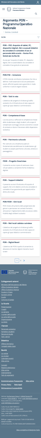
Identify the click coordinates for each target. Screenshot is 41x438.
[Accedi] (38, 2)
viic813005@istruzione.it (30, 398)
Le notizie (4, 353)
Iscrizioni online (6, 294)
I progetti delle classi (8, 346)
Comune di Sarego (7, 299)
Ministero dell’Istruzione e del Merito (14, 284)
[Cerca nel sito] (36, 14)
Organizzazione (6, 319)
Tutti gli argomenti (7, 375)
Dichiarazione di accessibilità (11, 388)
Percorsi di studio (7, 334)
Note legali (18, 384)
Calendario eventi (7, 358)
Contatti (4, 365)
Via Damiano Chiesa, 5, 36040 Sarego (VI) (19, 396)
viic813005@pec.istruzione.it (10, 403)
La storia (4, 322)
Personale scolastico (8, 329)
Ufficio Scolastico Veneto (9, 287)
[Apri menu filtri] (38, 37)
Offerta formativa (7, 343)
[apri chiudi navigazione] (3, 9)
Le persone (5, 312)
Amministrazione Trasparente (12, 381)
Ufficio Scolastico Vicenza (10, 289)
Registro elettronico (8, 367)
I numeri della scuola (8, 314)
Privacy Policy (6, 384)
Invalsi (3, 297)
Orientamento (6, 372)
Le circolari (5, 356)
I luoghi (3, 309)
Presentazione (6, 307)
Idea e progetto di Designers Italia (28, 430)
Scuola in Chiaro (6, 292)
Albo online (5, 361)
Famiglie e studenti (7, 331)
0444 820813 (12, 398)
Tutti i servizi (5, 336)
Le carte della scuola (8, 317)
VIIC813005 (19, 409)
